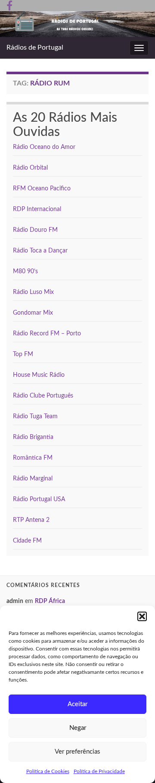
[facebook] (9, 5)
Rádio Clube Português (43, 396)
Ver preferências (77, 751)
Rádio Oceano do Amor (44, 147)
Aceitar (77, 704)
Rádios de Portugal (34, 47)
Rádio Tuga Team (35, 417)
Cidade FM (27, 541)
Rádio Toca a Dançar (40, 251)
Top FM (23, 354)
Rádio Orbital (30, 168)
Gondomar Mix (33, 313)
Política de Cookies (47, 771)
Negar (77, 728)
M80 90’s (25, 271)
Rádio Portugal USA (39, 499)
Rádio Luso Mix (33, 292)
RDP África (50, 601)
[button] (142, 616)
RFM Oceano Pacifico (42, 189)
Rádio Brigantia (33, 437)
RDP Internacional (37, 209)
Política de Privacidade (99, 771)
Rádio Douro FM (35, 230)
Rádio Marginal (33, 479)
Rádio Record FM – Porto (47, 334)
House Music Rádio (39, 375)
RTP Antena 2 (31, 520)
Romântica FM (33, 458)
